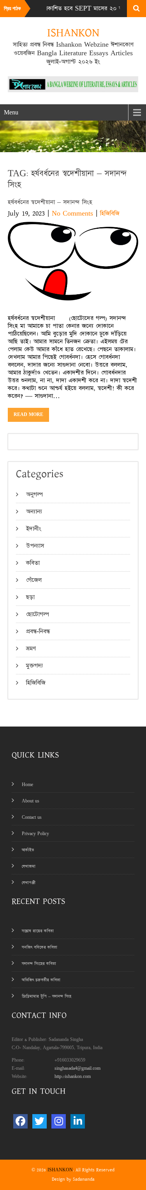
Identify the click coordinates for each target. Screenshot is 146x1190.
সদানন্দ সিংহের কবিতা (39, 963)
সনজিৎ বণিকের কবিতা (39, 947)
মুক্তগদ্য (34, 666)
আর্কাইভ (28, 850)
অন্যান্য (34, 511)
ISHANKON (60, 1169)
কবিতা (33, 563)
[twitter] (39, 1121)
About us (30, 801)
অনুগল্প (34, 494)
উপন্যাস (35, 546)
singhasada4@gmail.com (77, 1068)
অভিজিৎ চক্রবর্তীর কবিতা (41, 980)
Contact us (32, 817)
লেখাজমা (28, 866)
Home (27, 784)
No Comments (72, 213)
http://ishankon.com (73, 1076)
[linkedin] (77, 1121)
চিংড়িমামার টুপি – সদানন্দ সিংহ (46, 996)
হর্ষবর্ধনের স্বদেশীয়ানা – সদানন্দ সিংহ (50, 202)
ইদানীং (33, 529)
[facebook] (20, 1121)
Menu (11, 112)
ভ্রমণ (31, 648)
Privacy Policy (35, 833)
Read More (28, 414)
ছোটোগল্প (37, 614)
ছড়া (30, 597)
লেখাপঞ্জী (28, 882)
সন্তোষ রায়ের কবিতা (38, 931)
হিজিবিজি (110, 213)
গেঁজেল (34, 580)
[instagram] (58, 1121)
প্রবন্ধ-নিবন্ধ (38, 631)
